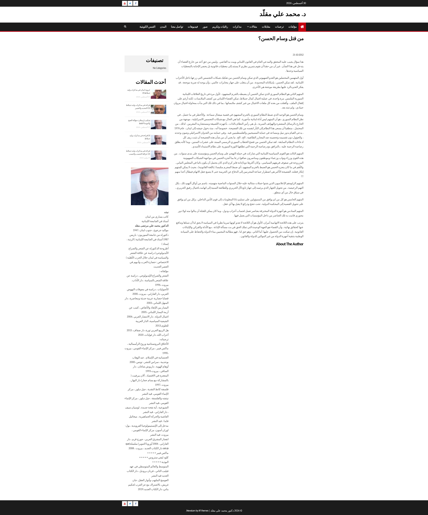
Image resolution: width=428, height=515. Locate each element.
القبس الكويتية (147, 27)
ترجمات (279, 27)
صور (205, 27)
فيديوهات (193, 27)
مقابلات (266, 27)
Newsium (190, 510)
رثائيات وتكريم (220, 27)
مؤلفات (292, 27)
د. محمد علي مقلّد (282, 14)
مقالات (253, 27)
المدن (163, 27)
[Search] (125, 27)
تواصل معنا (177, 27)
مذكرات (237, 27)
